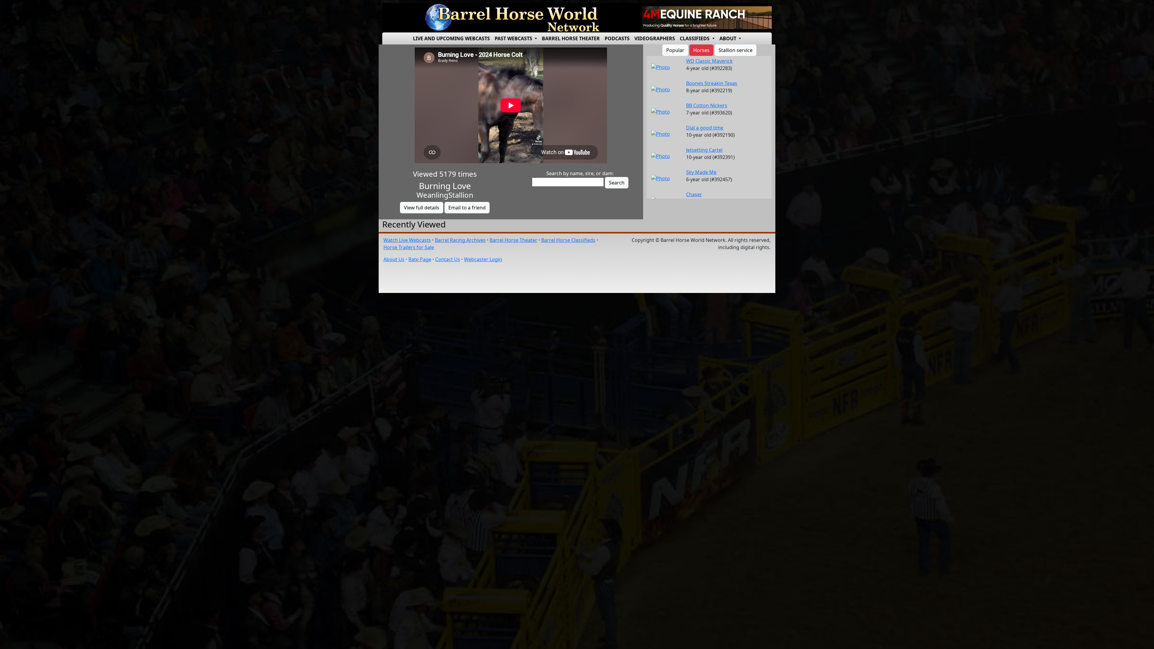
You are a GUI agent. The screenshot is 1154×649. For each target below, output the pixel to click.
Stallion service (736, 50)
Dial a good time (704, 127)
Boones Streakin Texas (711, 83)
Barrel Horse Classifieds (568, 240)
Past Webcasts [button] (514, 38)
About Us (394, 259)
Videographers (654, 38)
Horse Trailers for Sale (408, 247)
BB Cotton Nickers (706, 105)
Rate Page (419, 259)
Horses (701, 50)
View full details (421, 207)
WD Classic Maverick (709, 61)
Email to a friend (467, 207)
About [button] (728, 38)
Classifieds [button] (695, 38)
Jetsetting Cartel (704, 150)
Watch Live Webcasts (407, 240)
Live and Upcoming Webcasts (451, 38)
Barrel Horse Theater (571, 38)
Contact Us (447, 259)
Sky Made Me (701, 172)
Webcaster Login (483, 259)
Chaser (694, 194)
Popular (675, 50)
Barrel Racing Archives (460, 240)
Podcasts (617, 38)
